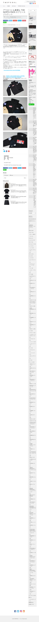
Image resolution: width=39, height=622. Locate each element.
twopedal (11, 157)
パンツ (30, 347)
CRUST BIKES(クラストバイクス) (33, 302)
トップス (30, 257)
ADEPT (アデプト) (33, 368)
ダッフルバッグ (32, 338)
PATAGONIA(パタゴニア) (33, 536)
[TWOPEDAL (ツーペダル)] (11, 2)
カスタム (30, 238)
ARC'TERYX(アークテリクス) (33, 372)
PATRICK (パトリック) (33, 540)
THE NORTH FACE (7, 162)
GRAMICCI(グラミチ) (33, 436)
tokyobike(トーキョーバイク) (32, 587)
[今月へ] (34, 64)
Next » (25, 177)
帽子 (29, 597)
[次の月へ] (35, 64)
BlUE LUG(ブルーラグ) (33, 394)
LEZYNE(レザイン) (32, 464)
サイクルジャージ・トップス (32, 264)
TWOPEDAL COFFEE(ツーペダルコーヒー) (32, 226)
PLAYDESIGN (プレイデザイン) (33, 549)
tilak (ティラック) (32, 584)
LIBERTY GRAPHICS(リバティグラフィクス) (33, 468)
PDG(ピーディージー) (32, 545)
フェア (30, 360)
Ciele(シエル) (32, 418)
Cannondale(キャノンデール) (33, 288)
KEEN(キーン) (32, 448)
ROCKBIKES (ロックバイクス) (32, 561)
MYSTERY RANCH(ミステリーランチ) (33, 513)
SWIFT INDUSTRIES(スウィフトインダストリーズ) (33, 571)
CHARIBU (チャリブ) (33, 296)
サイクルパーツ (31, 244)
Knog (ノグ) (32, 457)
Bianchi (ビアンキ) (33, 280)
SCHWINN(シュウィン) (33, 318)
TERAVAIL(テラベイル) (33, 325)
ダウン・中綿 (32, 234)
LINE (5, 22)
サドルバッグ (32, 332)
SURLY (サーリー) (33, 321)
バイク (30, 274)
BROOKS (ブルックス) (33, 403)
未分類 (30, 604)
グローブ (30, 242)
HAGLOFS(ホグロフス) (33, 440)
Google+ (15, 20)
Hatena (20, 20)
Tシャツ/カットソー (33, 260)
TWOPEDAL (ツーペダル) (18, 618)
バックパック (32, 341)
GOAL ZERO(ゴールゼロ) (33, 432)
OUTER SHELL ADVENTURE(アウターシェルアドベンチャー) (33, 531)
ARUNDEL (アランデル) (32, 376)
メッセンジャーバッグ (33, 344)
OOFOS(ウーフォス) (33, 526)
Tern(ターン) (32, 328)
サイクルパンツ (32, 349)
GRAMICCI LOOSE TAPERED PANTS (15, 75)
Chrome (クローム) (32, 415)
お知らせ (30, 230)
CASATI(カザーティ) (33, 292)
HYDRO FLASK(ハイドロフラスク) (32, 444)
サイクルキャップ (33, 599)
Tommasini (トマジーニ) (32, 592)
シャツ (31, 268)
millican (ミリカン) (33, 481)
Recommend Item (32, 218)
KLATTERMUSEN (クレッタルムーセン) (33, 453)
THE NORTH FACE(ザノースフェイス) (14, 24)
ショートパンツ (32, 352)
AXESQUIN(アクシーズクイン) (32, 380)
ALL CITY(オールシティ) (32, 277)
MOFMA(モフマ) (32, 499)
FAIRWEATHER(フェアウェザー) (33, 423)
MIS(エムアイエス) (32, 485)
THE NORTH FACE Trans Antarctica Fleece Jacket (12, 165)
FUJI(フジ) (31, 306)
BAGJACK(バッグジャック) (33, 386)
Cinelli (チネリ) (32, 300)
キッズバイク (31, 240)
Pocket (24, 20)
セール (30, 255)
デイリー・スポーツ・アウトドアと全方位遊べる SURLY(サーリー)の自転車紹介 (32, 39)
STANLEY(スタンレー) (32, 221)
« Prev (5, 177)
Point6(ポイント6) (33, 552)
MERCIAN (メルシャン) (33, 314)
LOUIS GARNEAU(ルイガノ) (33, 309)
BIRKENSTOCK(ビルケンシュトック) (33, 390)
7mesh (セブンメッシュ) (32, 364)
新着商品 (30, 602)
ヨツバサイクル (31, 595)
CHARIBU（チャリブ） (32, 411)
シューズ (30, 245)
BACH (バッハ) (32, 383)
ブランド (30, 362)
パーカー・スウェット (33, 270)
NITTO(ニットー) (32, 522)
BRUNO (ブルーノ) (32, 284)
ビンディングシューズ (33, 250)
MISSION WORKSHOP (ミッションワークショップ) (33, 490)
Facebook (5, 20)
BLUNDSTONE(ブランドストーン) (33, 399)
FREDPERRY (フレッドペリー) (33, 427)
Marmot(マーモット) (32, 473)
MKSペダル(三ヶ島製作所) (32, 495)
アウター (30, 232)
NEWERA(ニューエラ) (33, 518)
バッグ (30, 330)
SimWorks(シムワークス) (33, 565)
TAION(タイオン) (32, 575)
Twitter (11, 20)
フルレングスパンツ (33, 356)
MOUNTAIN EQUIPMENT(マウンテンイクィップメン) (33, 508)
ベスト (31, 236)
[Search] (35, 10)
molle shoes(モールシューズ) (32, 502)
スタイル (30, 253)
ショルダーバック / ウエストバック (33, 335)
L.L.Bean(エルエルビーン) (33, 460)
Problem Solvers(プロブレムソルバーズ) (32, 556)
